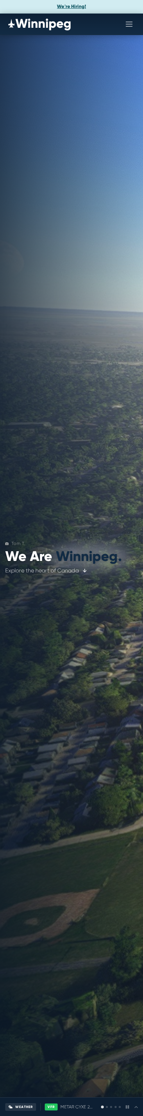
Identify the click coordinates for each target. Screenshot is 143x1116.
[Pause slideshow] (125, 1107)
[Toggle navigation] (129, 24)
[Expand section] (133, 1107)
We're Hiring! (71, 6)
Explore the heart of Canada (42, 570)
